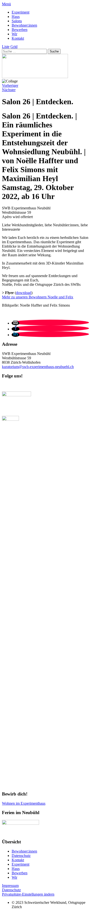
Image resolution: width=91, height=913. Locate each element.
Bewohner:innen (24, 25)
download (23, 293)
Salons (17, 21)
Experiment (20, 12)
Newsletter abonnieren (21, 385)
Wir (14, 34)
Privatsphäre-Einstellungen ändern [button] (28, 894)
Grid (13, 46)
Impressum (10, 886)
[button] (15, 323)
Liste (5, 46)
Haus (16, 17)
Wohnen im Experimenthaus (23, 803)
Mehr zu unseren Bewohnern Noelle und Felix (37, 297)
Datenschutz (21, 856)
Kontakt (18, 38)
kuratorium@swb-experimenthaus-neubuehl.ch (38, 367)
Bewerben (19, 30)
